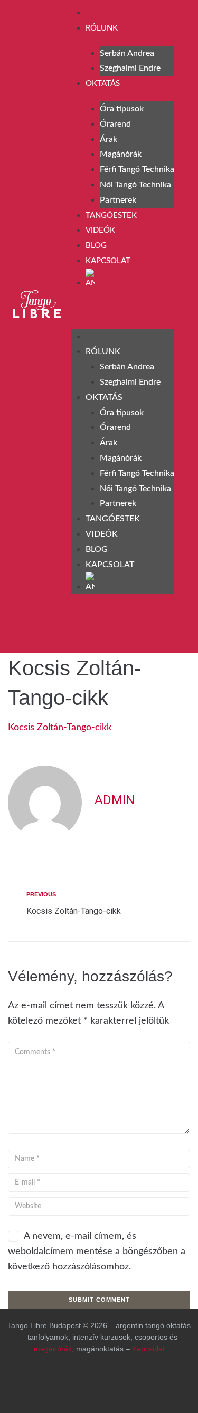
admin (115, 800)
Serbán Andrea (127, 53)
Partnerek (118, 200)
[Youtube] (81, 629)
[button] (122, 311)
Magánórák (121, 154)
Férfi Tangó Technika (137, 169)
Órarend (115, 124)
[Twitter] (141, 1384)
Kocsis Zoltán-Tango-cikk (59, 727)
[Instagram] (54, 629)
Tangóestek (111, 215)
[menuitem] (130, 279)
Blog (96, 246)
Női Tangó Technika (135, 184)
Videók (100, 230)
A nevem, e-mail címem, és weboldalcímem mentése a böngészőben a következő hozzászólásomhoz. (96, 1251)
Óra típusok (122, 108)
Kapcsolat (108, 261)
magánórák (53, 1348)
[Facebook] (26, 629)
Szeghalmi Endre (130, 68)
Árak (108, 139)
